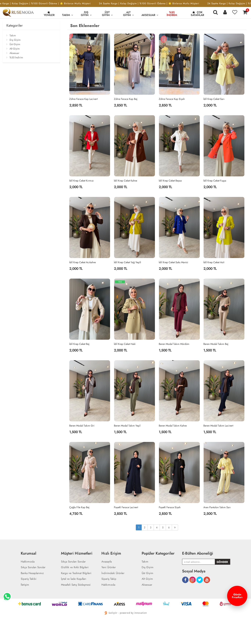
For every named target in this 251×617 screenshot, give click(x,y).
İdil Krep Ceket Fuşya (214, 180)
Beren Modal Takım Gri (81, 425)
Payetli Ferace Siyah (169, 507)
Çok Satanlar (197, 13)
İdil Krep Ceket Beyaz (170, 180)
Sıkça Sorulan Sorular (33, 567)
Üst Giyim (106, 13)
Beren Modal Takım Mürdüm (174, 344)
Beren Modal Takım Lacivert (218, 425)
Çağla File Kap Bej (79, 507)
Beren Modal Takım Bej (215, 344)
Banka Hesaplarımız (32, 573)
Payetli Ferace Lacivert (126, 507)
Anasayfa (106, 562)
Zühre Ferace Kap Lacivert (83, 99)
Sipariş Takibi (28, 579)
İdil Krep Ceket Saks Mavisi (173, 262)
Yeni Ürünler (108, 567)
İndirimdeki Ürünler (112, 573)
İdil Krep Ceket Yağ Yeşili (127, 262)
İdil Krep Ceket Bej (79, 344)
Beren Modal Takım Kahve (173, 425)
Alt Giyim (127, 13)
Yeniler (49, 15)
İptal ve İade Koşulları (73, 579)
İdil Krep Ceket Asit (213, 262)
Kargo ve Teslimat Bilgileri (76, 573)
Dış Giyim (85, 13)
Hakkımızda (28, 562)
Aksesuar (148, 15)
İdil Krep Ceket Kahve (125, 180)
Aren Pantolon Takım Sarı (217, 507)
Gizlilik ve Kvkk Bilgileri (75, 567)
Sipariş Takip (108, 579)
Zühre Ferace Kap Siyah (172, 99)
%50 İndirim (172, 13)
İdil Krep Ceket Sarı (214, 99)
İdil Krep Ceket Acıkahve (82, 262)
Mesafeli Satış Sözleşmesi (76, 585)
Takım (66, 15)
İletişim (25, 585)
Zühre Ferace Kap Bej (125, 99)
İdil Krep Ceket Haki (125, 344)
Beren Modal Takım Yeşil (127, 425)
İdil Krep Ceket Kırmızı (81, 180)
